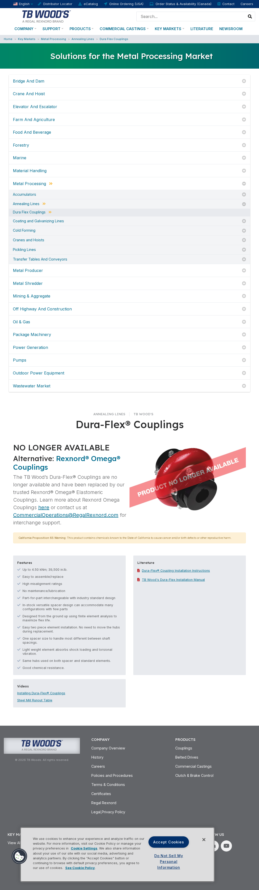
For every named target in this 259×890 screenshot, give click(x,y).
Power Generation (30, 347)
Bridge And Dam (28, 81)
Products (80, 29)
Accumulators (24, 194)
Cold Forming (24, 230)
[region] (117, 854)
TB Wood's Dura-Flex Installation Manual (173, 580)
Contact (228, 4)
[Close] (203, 839)
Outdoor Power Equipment (38, 372)
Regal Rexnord (103, 803)
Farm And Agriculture (34, 119)
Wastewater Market (31, 385)
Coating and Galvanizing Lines (38, 221)
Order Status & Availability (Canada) (183, 4)
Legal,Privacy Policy (108, 812)
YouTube (226, 846)
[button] (19, 856)
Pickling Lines (24, 249)
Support (51, 29)
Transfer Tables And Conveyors (40, 259)
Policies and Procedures (112, 775)
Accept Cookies (168, 842)
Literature (201, 29)
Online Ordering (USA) (126, 4)
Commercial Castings (123, 29)
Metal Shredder (28, 283)
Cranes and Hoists (28, 240)
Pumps (19, 360)
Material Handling (30, 170)
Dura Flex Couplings (114, 39)
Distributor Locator (57, 4)
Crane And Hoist (29, 93)
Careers (247, 4)
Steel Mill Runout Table (34, 700)
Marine (19, 157)
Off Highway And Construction (42, 308)
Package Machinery (32, 334)
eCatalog (91, 4)
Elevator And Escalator (35, 106)
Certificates (101, 794)
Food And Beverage (32, 132)
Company (23, 29)
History (97, 757)
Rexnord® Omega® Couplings (66, 462)
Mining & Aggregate (31, 296)
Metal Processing (53, 39)
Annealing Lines (83, 39)
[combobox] (191, 16)
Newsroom (231, 29)
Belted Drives (186, 757)
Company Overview (108, 748)
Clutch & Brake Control (194, 775)
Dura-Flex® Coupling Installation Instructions (176, 570)
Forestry (21, 145)
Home (8, 39)
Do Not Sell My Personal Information (168, 861)
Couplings (183, 748)
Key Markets (168, 29)
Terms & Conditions (108, 784)
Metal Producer (28, 270)
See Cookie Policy (80, 868)
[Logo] (46, 15)
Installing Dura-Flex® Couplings (41, 693)
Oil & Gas (21, 321)
